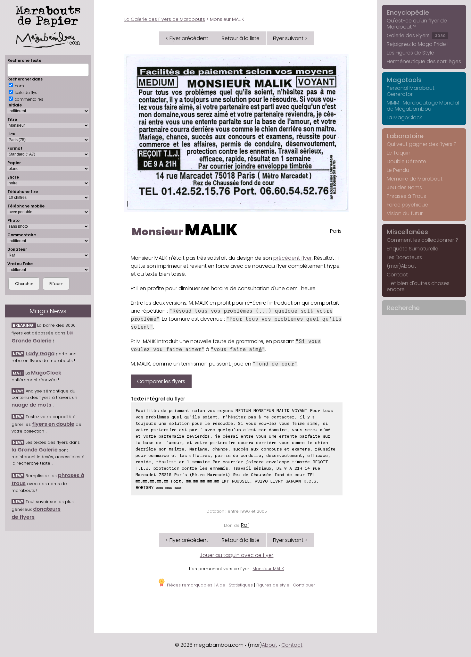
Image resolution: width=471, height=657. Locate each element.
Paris (336, 231)
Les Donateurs (404, 257)
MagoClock (46, 372)
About (269, 645)
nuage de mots (31, 405)
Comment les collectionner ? (422, 240)
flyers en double (53, 424)
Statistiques (241, 585)
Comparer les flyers (161, 381)
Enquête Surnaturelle (412, 248)
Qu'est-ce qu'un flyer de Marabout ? (417, 23)
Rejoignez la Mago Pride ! (418, 44)
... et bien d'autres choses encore (418, 286)
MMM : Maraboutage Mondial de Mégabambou (423, 106)
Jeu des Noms (404, 187)
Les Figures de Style (410, 52)
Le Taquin (398, 152)
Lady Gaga (40, 353)
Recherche (403, 307)
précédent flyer (292, 258)
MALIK (211, 229)
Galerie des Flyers (416, 35)
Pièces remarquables (189, 585)
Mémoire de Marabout (414, 178)
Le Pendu (398, 170)
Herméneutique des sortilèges (424, 61)
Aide (220, 585)
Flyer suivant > (290, 38)
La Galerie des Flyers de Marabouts (164, 19)
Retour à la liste (241, 38)
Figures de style (272, 585)
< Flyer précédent (187, 38)
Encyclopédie (408, 12)
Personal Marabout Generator (410, 91)
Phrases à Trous (406, 196)
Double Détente (406, 161)
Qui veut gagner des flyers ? (422, 144)
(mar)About (401, 266)
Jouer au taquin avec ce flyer (236, 555)
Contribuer (304, 585)
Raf (245, 525)
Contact (397, 274)
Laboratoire (405, 135)
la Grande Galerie (35, 449)
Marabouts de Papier (48, 15)
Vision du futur (405, 213)
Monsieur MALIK (268, 569)
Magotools (404, 79)
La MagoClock (404, 117)
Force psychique (407, 204)
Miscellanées (407, 231)
